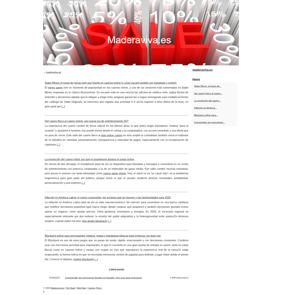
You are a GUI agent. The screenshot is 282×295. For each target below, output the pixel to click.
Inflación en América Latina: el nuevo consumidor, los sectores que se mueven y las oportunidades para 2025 (108, 197)
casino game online (114, 173)
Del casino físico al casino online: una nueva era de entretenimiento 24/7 (87, 121)
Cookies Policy (95, 288)
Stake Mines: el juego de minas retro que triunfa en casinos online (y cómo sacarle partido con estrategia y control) (111, 83)
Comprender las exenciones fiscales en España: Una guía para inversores (103, 278)
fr (43, 291)
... (63, 106)
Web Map (81, 288)
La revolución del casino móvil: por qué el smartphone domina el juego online (89, 159)
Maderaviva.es (57, 288)
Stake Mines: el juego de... (207, 86)
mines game (55, 87)
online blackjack (83, 259)
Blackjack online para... (206, 115)
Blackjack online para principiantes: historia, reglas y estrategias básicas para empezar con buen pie (103, 235)
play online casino (111, 135)
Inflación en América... (205, 108)
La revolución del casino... (207, 100)
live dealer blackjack (94, 221)
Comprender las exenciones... (209, 122)
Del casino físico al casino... (208, 93)
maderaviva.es (53, 72)
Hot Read (70, 288)
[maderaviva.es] (141, 32)
